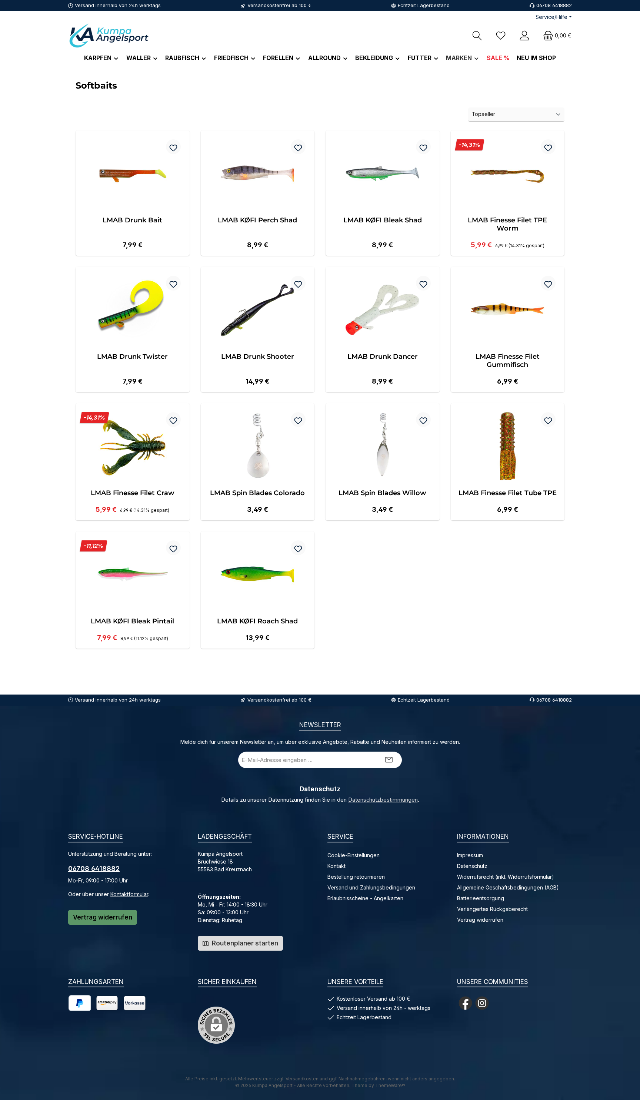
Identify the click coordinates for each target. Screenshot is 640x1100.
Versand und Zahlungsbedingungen (371, 887)
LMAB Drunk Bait (132, 220)
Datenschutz (472, 866)
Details (132, 242)
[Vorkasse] (135, 1003)
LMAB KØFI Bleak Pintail (132, 621)
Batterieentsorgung (480, 898)
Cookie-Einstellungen (353, 855)
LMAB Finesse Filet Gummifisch (508, 360)
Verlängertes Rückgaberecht (492, 909)
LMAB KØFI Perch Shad (257, 220)
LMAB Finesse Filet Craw (132, 493)
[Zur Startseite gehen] (109, 35)
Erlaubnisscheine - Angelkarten (365, 898)
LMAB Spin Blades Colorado (257, 493)
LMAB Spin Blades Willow (382, 493)
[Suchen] (477, 35)
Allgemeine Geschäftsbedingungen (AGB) (508, 887)
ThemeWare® (390, 1085)
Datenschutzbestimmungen (383, 799)
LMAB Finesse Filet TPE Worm (507, 224)
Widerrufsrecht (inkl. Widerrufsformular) (505, 877)
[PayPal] (79, 1003)
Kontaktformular (129, 894)
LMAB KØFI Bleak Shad (382, 220)
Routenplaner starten (244, 943)
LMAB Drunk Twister (132, 356)
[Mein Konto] (524, 35)
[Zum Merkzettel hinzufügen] (173, 146)
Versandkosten (302, 1078)
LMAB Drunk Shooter (257, 356)
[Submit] (389, 760)
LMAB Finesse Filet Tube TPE (508, 493)
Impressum (470, 855)
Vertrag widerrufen (102, 917)
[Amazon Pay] (107, 1003)
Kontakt (336, 866)
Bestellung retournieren (356, 877)
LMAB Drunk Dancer (382, 356)
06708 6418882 (94, 868)
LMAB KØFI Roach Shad (257, 621)
